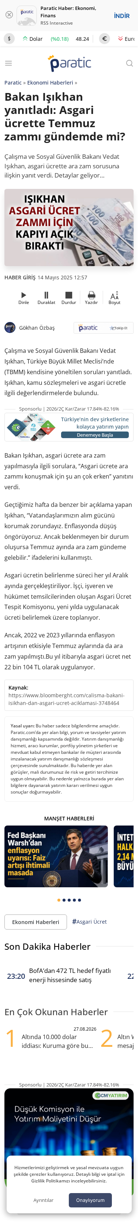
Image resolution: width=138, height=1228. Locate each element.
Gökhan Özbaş (37, 327)
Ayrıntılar (43, 1200)
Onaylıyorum (90, 1200)
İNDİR (122, 15)
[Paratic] (69, 64)
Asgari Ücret (89, 921)
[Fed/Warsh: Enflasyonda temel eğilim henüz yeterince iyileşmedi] (56, 856)
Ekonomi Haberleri (50, 82)
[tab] (58, 900)
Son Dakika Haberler (47, 946)
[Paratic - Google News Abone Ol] (104, 330)
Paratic (13, 82)
